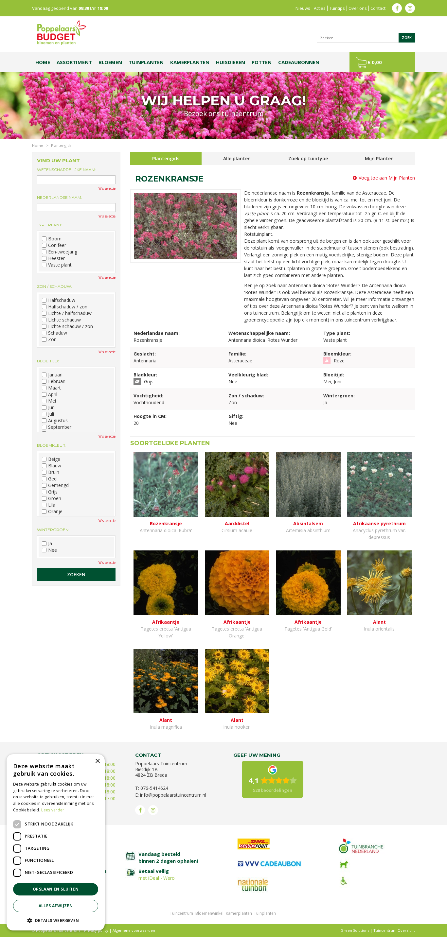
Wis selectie (107, 188)
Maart (54, 388)
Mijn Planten (379, 158)
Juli (51, 414)
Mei (52, 401)
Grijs (53, 492)
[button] (55, 920)
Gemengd (58, 485)
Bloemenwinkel (209, 913)
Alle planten (237, 158)
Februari (56, 381)
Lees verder (52, 810)
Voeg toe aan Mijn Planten (387, 178)
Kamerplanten (239, 913)
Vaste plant (60, 265)
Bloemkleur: (51, 445)
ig (410, 8)
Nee (52, 550)
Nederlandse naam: (59, 197)
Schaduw (57, 333)
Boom (55, 238)
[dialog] (56, 842)
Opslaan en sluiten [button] (56, 889)
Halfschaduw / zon (67, 306)
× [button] (97, 761)
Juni (52, 407)
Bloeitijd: (48, 360)
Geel (53, 479)
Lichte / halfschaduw (70, 313)
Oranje (55, 511)
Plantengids (165, 158)
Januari (55, 375)
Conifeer (57, 245)
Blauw (54, 465)
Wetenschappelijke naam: (66, 169)
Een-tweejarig (62, 252)
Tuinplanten (265, 913)
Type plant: (50, 224)
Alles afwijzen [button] (56, 906)
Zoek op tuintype (308, 158)
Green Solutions (355, 930)
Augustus (58, 420)
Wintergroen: (53, 529)
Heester (56, 258)
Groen (54, 498)
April (52, 394)
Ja (50, 543)
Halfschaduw (61, 300)
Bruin (53, 472)
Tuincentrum (181, 913)
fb (397, 8)
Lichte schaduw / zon (70, 326)
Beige (54, 459)
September (59, 427)
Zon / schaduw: (54, 286)
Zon (52, 339)
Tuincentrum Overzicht (394, 930)
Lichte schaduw (64, 320)
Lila (51, 505)
